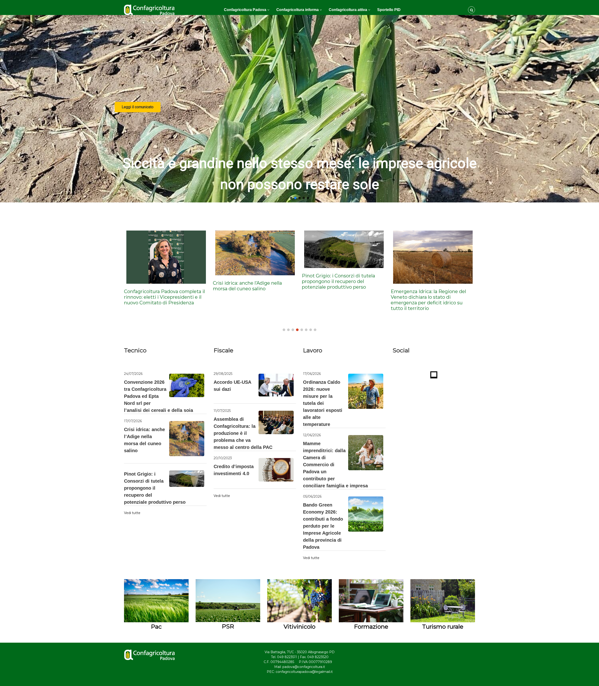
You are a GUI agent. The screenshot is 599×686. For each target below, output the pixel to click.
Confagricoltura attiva (348, 10)
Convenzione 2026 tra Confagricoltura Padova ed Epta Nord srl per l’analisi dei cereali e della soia (158, 396)
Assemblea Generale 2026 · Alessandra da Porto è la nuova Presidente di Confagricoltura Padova (424, 300)
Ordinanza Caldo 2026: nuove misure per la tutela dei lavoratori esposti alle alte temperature (322, 403)
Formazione (371, 626)
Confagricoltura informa (297, 10)
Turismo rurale (442, 626)
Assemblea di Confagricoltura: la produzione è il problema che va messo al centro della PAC (243, 433)
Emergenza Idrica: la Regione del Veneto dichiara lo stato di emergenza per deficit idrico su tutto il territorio (337, 300)
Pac (156, 626)
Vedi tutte (132, 513)
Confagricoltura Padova (245, 10)
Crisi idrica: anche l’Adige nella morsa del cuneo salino (156, 285)
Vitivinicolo (299, 626)
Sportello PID (389, 10)
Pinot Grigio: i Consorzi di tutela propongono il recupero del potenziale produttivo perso (247, 281)
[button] (7, 108)
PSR (228, 626)
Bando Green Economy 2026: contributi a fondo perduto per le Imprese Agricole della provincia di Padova (323, 526)
